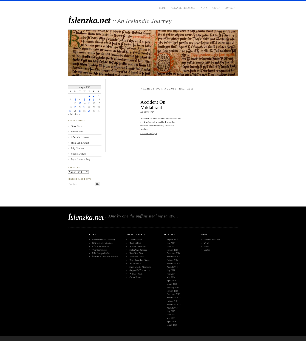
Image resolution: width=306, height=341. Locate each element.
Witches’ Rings (136, 273)
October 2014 (172, 260)
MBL (94, 253)
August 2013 (172, 307)
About (215, 7)
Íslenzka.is (96, 256)
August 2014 (172, 266)
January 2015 (172, 249)
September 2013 (173, 304)
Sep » (77, 114)
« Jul (70, 114)
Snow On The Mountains (140, 266)
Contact (229, 7)
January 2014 (172, 290)
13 (80, 103)
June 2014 (171, 273)
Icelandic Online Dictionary (103, 239)
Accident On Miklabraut (152, 104)
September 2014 (173, 263)
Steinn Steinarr (77, 126)
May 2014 (171, 277)
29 (89, 110)
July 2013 (171, 311)
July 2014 (171, 270)
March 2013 (172, 324)
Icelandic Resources (183, 7)
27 (80, 110)
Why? (203, 7)
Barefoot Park (77, 131)
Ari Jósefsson (135, 263)
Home (162, 7)
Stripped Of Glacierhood (139, 270)
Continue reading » (148, 133)
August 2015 (172, 239)
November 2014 (173, 256)
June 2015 (171, 246)
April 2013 (171, 321)
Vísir (94, 249)
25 (70, 110)
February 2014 (173, 287)
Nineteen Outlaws (78, 153)
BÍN (94, 243)
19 (75, 106)
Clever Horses (135, 277)
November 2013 (173, 297)
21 (84, 106)
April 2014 (171, 280)
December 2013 (173, 294)
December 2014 (173, 253)
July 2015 (171, 243)
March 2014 (172, 283)
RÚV (94, 246)
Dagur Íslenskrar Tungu (81, 159)
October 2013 (172, 301)
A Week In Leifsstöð (80, 137)
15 (89, 103)
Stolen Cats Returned (80, 142)
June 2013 (171, 314)
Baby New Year (77, 148)
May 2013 (171, 318)
